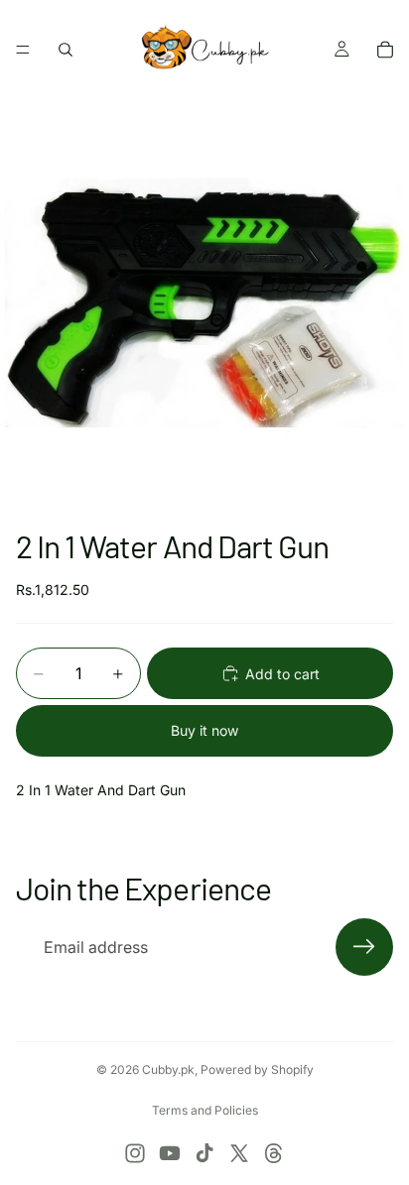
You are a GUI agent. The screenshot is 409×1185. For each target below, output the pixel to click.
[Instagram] (135, 1153)
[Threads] (274, 1153)
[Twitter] (239, 1153)
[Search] (65, 49)
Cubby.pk (168, 1069)
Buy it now (204, 730)
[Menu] (23, 49)
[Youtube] (170, 1153)
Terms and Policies (205, 1110)
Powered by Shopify (257, 1069)
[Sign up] (364, 947)
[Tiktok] (204, 1153)
